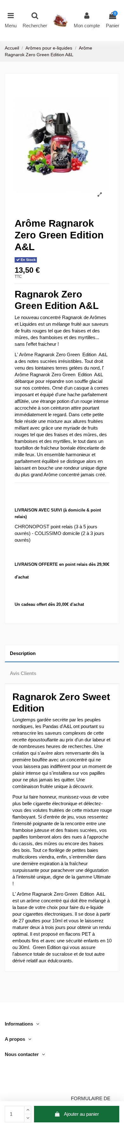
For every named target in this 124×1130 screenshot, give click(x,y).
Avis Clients (23, 673)
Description (23, 653)
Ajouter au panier (81, 1114)
